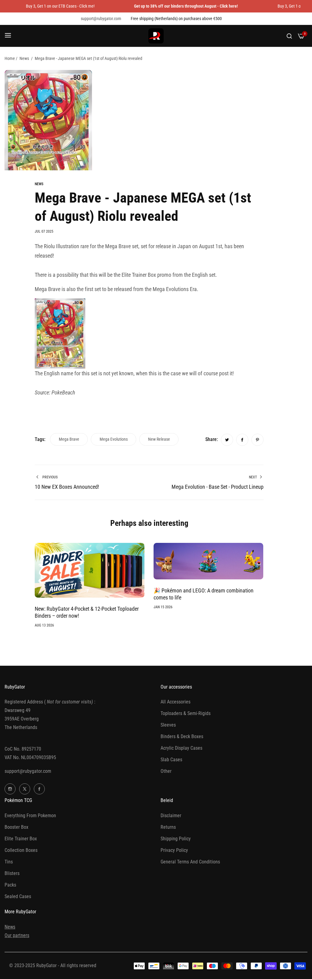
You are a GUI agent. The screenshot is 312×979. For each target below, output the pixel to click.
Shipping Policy (176, 839)
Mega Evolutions (114, 439)
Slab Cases (171, 759)
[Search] (289, 36)
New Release (159, 439)
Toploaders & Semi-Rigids (186, 713)
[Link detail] (10, 788)
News (24, 58)
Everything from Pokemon (30, 815)
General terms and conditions (190, 862)
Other (166, 771)
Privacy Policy (174, 850)
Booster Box (16, 827)
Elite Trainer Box (21, 839)
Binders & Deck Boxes (182, 736)
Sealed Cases (18, 896)
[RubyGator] (156, 35)
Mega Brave (69, 439)
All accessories (175, 702)
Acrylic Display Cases (181, 748)
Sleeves (168, 725)
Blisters (12, 873)
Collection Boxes (21, 850)
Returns (168, 827)
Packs (10, 885)
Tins (9, 862)
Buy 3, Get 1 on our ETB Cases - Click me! (60, 6)
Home (10, 58)
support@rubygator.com (28, 771)
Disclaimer (171, 815)
